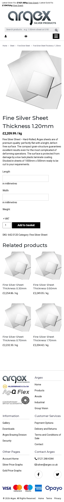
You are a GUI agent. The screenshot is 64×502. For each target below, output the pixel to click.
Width (6, 190)
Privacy (57, 498)
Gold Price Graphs (12, 470)
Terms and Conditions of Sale (48, 436)
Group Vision (41, 408)
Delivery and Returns (46, 428)
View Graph (33, 3)
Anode (38, 396)
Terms (49, 498)
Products (39, 390)
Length (6, 171)
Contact (39, 444)
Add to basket (26, 225)
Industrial (40, 402)
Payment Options (44, 423)
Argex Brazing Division (15, 434)
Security (7, 440)
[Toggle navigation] (56, 36)
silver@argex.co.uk (47, 464)
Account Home (11, 458)
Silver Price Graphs (13, 464)
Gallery (6, 423)
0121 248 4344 (45, 458)
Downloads (9, 428)
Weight (6, 209)
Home (5, 46)
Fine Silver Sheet (23, 46)
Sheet (12, 46)
